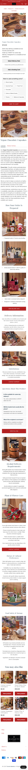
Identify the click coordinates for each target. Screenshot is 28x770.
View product (7, 693)
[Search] (22, 3)
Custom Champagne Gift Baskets (7, 712)
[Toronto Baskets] (14, 3)
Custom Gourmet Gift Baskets (6, 685)
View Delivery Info (14, 308)
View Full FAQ (14, 431)
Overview (3, 145)
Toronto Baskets (11, 766)
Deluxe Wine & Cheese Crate (19, 712)
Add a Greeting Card (14, 69)
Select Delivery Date (14, 61)
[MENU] (1, 3)
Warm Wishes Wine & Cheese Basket (20, 685)
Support (23, 767)
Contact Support (14, 381)
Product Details (11, 145)
